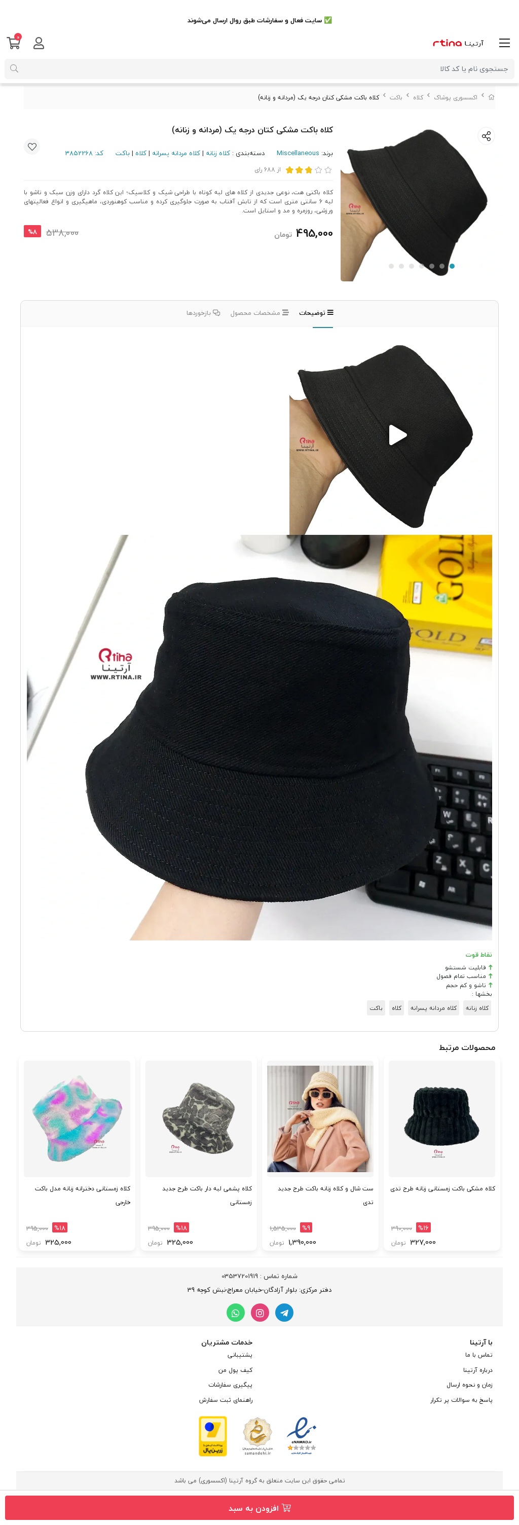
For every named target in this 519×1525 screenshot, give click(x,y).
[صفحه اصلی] (491, 97)
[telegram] (284, 1312)
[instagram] (260, 1312)
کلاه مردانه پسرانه (176, 153)
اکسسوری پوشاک (455, 97)
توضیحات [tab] (313, 312)
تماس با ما (479, 1355)
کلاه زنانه (218, 153)
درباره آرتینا (478, 1370)
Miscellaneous (298, 153)
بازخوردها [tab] (200, 312)
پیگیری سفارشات (230, 1384)
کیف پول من (235, 1370)
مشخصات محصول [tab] (256, 312)
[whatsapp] (236, 1312)
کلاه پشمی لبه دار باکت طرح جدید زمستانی (207, 1195)
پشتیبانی (240, 1355)
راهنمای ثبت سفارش (225, 1400)
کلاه (418, 97)
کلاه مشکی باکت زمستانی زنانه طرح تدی (442, 1188)
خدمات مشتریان (226, 1342)
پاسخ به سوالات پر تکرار (461, 1400)
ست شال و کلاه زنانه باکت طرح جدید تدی (326, 1195)
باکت (396, 97)
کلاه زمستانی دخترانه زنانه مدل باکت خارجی (82, 1195)
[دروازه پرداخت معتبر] (213, 1435)
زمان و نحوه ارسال (470, 1384)
